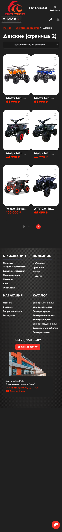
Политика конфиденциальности (14, 265)
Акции (36, 271)
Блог (5, 283)
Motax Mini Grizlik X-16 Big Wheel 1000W (45, 97)
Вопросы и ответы (12, 311)
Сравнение (38, 267)
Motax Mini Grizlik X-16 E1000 (17, 153)
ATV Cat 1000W (45, 208)
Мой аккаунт (58, 19)
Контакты (8, 279)
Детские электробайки (45, 328)
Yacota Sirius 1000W (17, 208)
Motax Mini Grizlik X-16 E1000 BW (45, 153)
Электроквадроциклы (45, 323)
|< (24, 226)
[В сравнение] (27, 59)
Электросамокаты (42, 306)
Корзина (55, 10)
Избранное (39, 263)
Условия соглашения (14, 270)
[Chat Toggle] (56, 525)
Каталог (11, 19)
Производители (11, 275)
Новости (37, 275)
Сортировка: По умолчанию (30, 44)
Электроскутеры (41, 311)
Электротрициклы (42, 319)
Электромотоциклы (43, 302)
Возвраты (8, 306)
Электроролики (41, 332)
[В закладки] (27, 65)
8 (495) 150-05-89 (38, 8)
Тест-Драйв (9, 315)
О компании (9, 287)
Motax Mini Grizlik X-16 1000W (17, 97)
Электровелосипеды (44, 315)
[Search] (50, 19)
